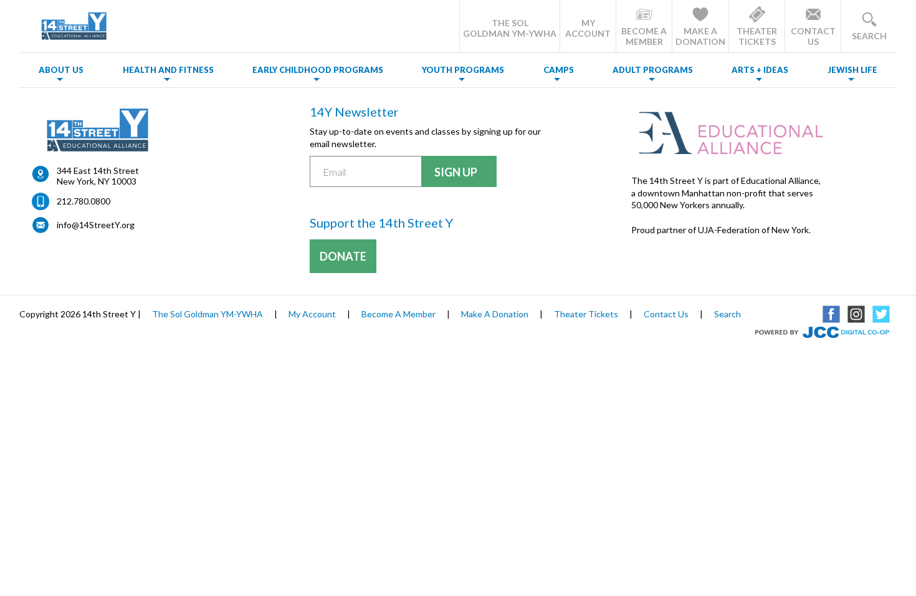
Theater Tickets (586, 314)
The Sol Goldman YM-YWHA (207, 314)
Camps (558, 70)
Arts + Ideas (760, 70)
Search (727, 314)
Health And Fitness (168, 70)
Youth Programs (463, 70)
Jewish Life (852, 70)
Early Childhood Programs (317, 70)
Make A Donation (494, 314)
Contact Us (666, 314)
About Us (61, 70)
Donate (343, 256)
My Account (312, 314)
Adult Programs (653, 70)
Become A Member (398, 314)
